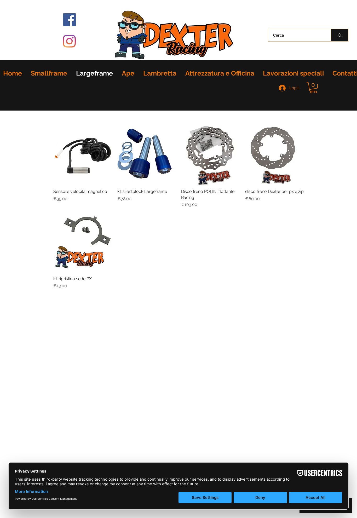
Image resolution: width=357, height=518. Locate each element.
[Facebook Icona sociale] (69, 19)
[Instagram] (69, 41)
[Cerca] (339, 35)
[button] (313, 87)
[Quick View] (82, 155)
